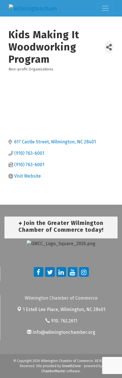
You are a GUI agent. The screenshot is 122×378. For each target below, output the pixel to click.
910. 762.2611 (63, 321)
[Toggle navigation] (105, 8)
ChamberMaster (53, 371)
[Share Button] (108, 47)
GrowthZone (71, 366)
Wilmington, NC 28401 (64, 309)
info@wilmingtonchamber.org (63, 332)
